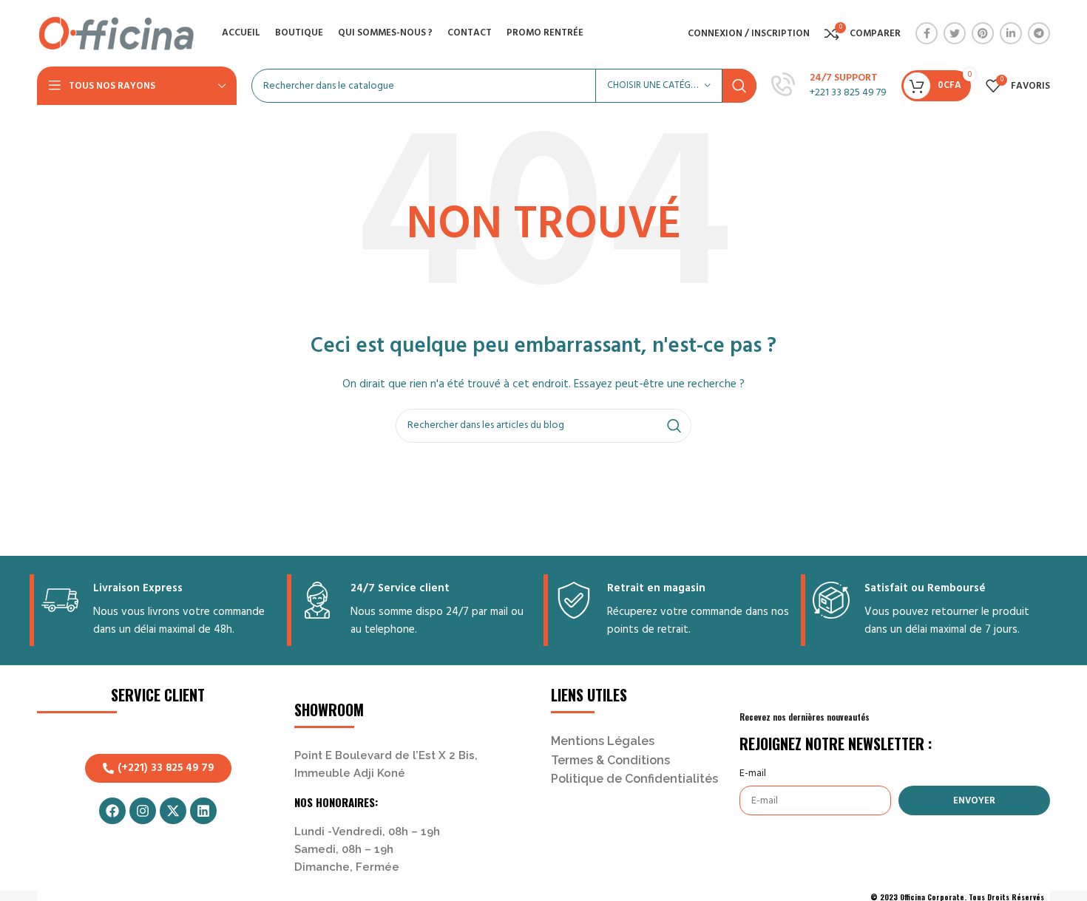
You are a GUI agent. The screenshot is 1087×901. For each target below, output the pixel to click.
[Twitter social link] (955, 33)
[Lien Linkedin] (1011, 33)
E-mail (752, 774)
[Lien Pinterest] (983, 33)
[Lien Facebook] (926, 33)
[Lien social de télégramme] (1039, 33)
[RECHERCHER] (739, 86)
